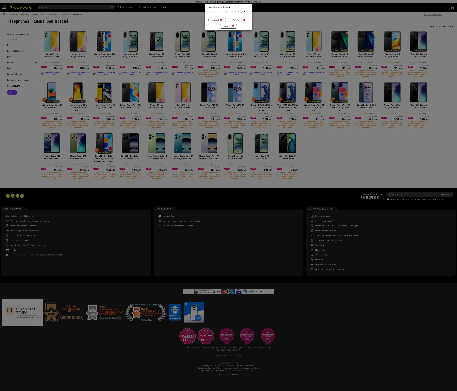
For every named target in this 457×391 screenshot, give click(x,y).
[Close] (249, 6)
